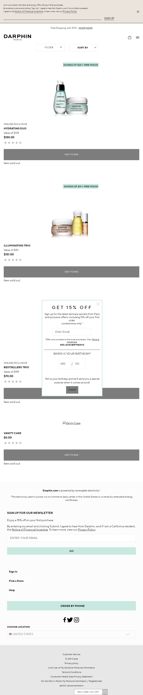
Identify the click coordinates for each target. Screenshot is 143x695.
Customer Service (71, 654)
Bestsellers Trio (16, 367)
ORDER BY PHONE (73, 606)
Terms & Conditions (71, 672)
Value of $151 (11, 250)
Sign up (109, 18)
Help (12, 590)
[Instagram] (76, 618)
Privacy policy (71, 663)
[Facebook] (65, 618)
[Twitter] (70, 618)
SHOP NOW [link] (86, 28)
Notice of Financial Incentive (29, 11)
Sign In (13, 571)
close (98, 304)
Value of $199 (11, 372)
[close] (139, 12)
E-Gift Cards (71, 659)
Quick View (71, 108)
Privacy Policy (70, 11)
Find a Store (16, 581)
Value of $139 (11, 133)
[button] (137, 37)
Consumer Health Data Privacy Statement (71, 676)
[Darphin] (17, 37)
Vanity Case (12, 433)
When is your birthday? (72, 354)
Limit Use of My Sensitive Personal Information (71, 667)
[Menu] (137, 37)
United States (23, 634)
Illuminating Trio (17, 245)
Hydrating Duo (15, 128)
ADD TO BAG (71, 154)
